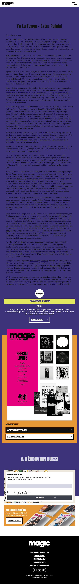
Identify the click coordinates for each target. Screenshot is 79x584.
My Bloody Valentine (31, 186)
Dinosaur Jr (12, 165)
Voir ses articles (37, 319)
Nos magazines (39, 555)
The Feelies (21, 179)
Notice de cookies (39, 562)
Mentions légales (39, 559)
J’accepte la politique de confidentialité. (22, 492)
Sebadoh (67, 163)
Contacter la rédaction (39, 577)
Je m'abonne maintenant (15, 436)
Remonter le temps (14, 520)
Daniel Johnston (23, 58)
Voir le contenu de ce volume (17, 430)
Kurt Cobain (11, 56)
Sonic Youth (17, 114)
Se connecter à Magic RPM (39, 552)
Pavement (34, 261)
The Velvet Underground (43, 176)
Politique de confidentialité (39, 565)
